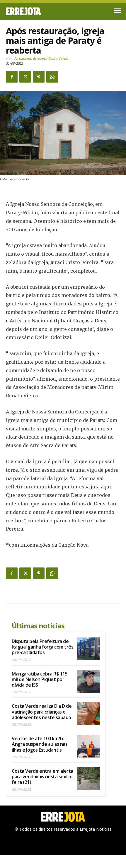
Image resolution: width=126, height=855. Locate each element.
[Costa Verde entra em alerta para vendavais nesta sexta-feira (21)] (88, 778)
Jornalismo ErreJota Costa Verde (40, 58)
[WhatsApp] (52, 77)
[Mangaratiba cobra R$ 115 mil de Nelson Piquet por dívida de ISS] (88, 681)
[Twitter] (25, 77)
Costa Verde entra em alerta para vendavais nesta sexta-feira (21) (42, 776)
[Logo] (34, 11)
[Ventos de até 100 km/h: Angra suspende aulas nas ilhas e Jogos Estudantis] (88, 746)
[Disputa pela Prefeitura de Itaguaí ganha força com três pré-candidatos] (88, 648)
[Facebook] (12, 77)
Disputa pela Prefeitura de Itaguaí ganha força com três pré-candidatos (42, 647)
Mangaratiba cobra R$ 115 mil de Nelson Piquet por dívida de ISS (39, 679)
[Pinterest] (39, 77)
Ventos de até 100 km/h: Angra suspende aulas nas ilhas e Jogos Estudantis (39, 744)
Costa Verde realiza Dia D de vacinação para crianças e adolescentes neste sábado (41, 711)
